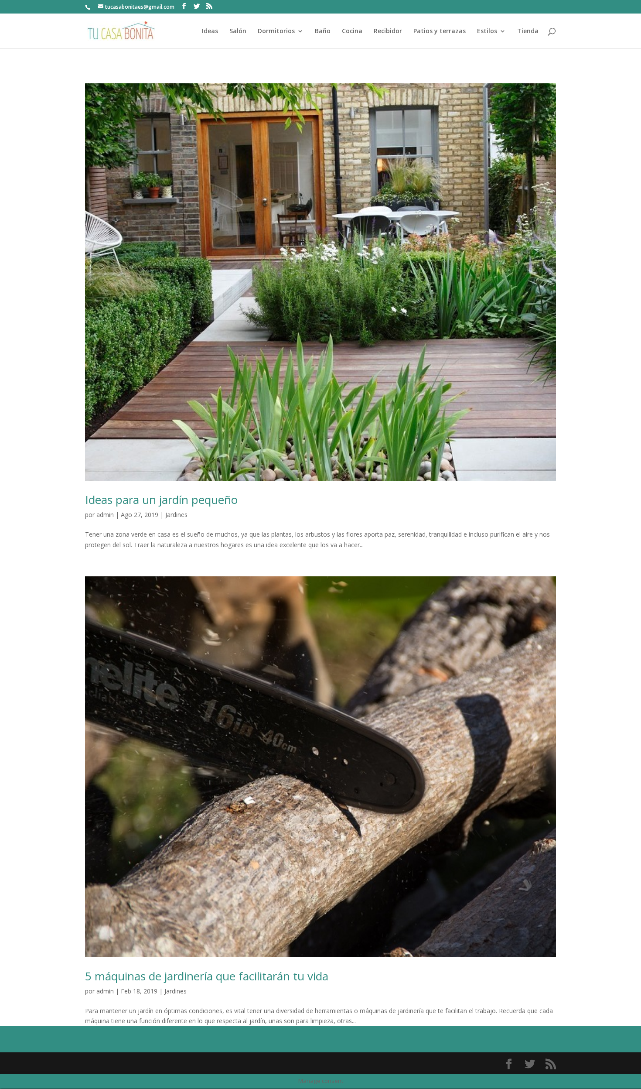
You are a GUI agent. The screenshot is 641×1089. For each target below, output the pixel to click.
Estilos (487, 31)
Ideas (210, 31)
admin (105, 514)
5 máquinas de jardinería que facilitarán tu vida (206, 976)
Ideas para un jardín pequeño (161, 499)
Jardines (176, 514)
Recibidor (388, 31)
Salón (237, 31)
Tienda (528, 31)
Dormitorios (276, 31)
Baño (323, 31)
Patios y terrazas (439, 31)
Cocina (352, 31)
